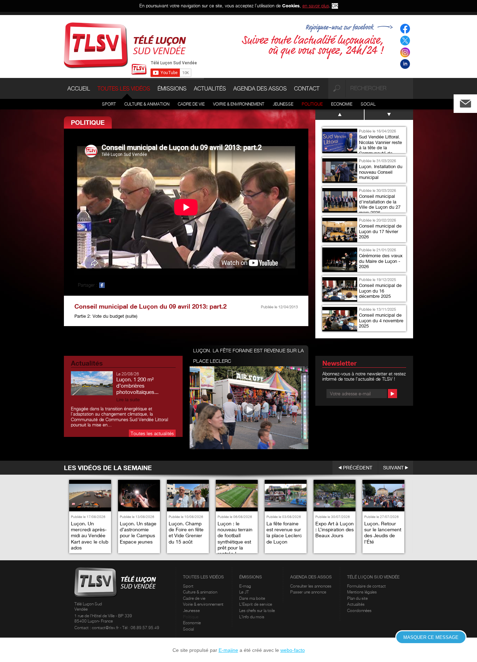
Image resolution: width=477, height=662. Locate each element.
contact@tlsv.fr (106, 627)
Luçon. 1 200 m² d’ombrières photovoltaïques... (137, 385)
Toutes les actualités (152, 433)
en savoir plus (315, 5)
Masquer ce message (430, 637)
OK (335, 5)
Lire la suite (128, 399)
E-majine (228, 650)
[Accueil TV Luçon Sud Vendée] (125, 44)
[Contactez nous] (471, 101)
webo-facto (292, 650)
